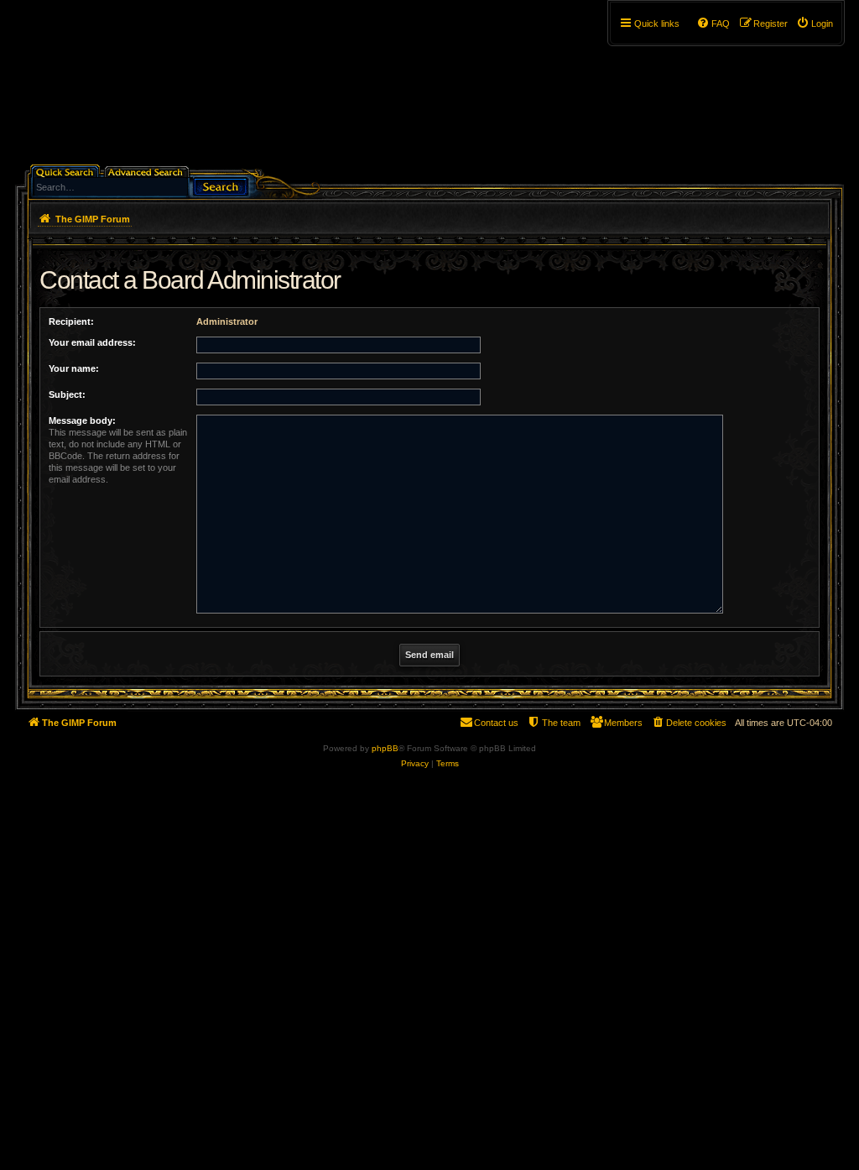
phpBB (385, 748)
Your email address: (92, 342)
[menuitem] (814, 23)
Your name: (74, 368)
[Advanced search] (148, 171)
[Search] (221, 185)
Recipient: (71, 321)
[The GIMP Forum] (158, 88)
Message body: (82, 420)
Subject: (67, 394)
